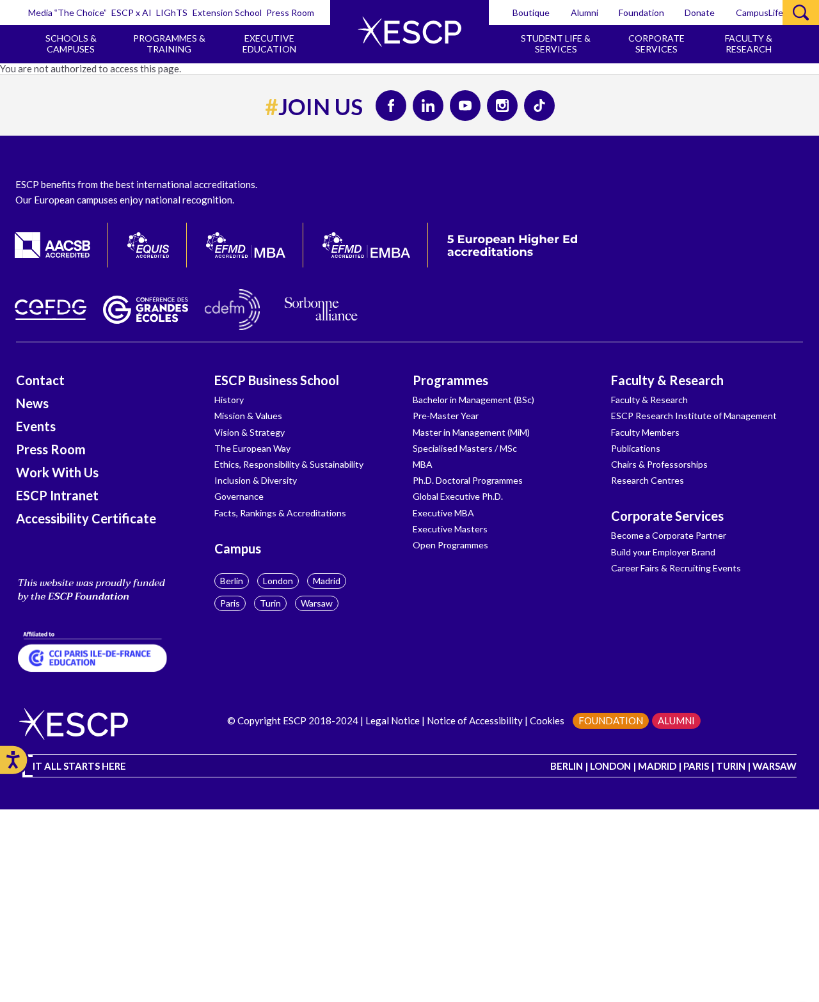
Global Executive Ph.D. (458, 496)
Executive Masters (450, 528)
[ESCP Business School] (409, 32)
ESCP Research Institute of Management (694, 415)
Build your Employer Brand (663, 551)
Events (36, 426)
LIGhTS (171, 12)
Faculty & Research (667, 380)
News (32, 403)
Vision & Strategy (249, 432)
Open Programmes (450, 544)
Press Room (290, 12)
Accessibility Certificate (86, 518)
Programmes (450, 380)
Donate (700, 12)
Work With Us (57, 472)
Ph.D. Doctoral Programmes (468, 480)
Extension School (227, 12)
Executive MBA (443, 512)
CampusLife (759, 12)
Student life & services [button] (556, 43)
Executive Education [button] (269, 43)
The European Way (252, 448)
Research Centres (647, 480)
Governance (239, 496)
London (278, 580)
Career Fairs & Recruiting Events (676, 567)
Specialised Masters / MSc (465, 448)
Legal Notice (392, 720)
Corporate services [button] (656, 43)
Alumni (584, 12)
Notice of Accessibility (475, 720)
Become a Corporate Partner (668, 535)
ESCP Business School (276, 380)
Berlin (231, 580)
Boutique (531, 12)
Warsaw (317, 603)
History (229, 399)
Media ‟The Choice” (67, 12)
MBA (423, 464)
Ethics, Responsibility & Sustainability (288, 464)
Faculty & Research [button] (748, 43)
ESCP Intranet (57, 495)
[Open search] (801, 12)
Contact (40, 380)
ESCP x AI (131, 12)
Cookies (547, 720)
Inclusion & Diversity (255, 480)
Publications (635, 448)
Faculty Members (645, 432)
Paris (230, 603)
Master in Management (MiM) (471, 432)
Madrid (326, 580)
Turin (270, 603)
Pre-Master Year (446, 415)
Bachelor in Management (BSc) (473, 399)
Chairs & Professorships (659, 464)
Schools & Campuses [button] (71, 43)
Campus (237, 548)
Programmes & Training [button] (169, 43)
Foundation (641, 12)
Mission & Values (248, 415)
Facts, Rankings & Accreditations (280, 512)
